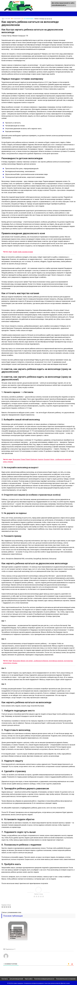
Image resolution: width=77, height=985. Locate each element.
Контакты (5, 979)
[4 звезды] (49, 18)
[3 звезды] (47, 18)
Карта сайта (28, 979)
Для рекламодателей (16, 979)
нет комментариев (29, 18)
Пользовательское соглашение (65, 979)
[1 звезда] (43, 18)
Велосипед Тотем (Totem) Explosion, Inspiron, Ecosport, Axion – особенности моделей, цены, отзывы (17, 934)
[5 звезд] (51, 18)
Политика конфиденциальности (44, 979)
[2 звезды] (45, 18)
